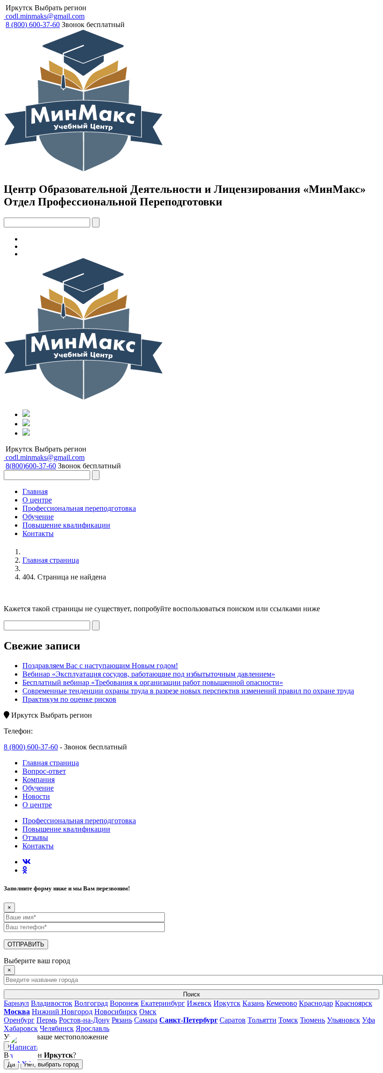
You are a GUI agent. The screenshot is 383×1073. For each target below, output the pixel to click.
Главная (35, 491)
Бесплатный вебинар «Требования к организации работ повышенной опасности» (152, 682)
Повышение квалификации (66, 525)
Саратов (233, 1020)
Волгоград (91, 1003)
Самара (145, 1020)
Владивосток (51, 1003)
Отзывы (35, 837)
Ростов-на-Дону (84, 1020)
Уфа (368, 1020)
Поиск (191, 994)
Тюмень (312, 1020)
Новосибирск (115, 1012)
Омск (147, 1012)
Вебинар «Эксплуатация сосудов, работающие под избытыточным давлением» (148, 674)
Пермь (46, 1020)
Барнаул (16, 1003)
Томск (288, 1020)
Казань (253, 1003)
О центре (37, 500)
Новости (36, 796)
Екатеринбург (163, 1003)
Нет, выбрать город (51, 1064)
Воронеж (124, 1003)
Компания (38, 780)
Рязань (122, 1020)
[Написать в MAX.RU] (23, 1050)
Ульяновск (343, 1020)
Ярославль (92, 1028)
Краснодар (316, 1003)
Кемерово (281, 1003)
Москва (17, 1012)
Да (11, 1064)
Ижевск (199, 1003)
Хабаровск (21, 1028)
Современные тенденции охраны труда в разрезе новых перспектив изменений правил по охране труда (188, 691)
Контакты (38, 533)
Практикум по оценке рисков (69, 699)
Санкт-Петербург (188, 1020)
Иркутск (19, 8)
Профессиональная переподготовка (79, 508)
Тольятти (262, 1020)
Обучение (38, 517)
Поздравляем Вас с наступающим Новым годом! (100, 666)
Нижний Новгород (62, 1012)
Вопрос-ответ (44, 771)
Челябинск (57, 1028)
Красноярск (353, 1003)
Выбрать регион (60, 8)
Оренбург (19, 1020)
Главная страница (50, 560)
